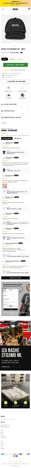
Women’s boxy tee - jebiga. (14, 208)
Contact (2, 445)
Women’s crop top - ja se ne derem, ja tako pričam (17, 223)
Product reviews (6, 138)
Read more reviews (15, 277)
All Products (3, 437)
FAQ (1, 446)
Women (2, 432)
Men (2, 434)
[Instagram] (1, 422)
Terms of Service (10, 463)
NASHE (15, 9)
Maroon (21, 59)
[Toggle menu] (3, 9)
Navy (12, 59)
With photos (17, 138)
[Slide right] (19, 46)
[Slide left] (12, 46)
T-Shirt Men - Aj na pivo (13, 170)
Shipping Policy (16, 463)
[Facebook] (4, 422)
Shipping (2, 448)
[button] (15, 104)
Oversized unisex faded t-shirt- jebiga (18, 256)
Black (4, 59)
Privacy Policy (4, 463)
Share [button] (4, 123)
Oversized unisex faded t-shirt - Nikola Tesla (16, 153)
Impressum (18, 465)
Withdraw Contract (26, 463)
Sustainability (13, 465)
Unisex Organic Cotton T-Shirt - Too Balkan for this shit (17, 192)
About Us (2, 443)
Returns (20, 463)
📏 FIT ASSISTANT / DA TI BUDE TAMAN (15, 81)
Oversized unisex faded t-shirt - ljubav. (16, 238)
